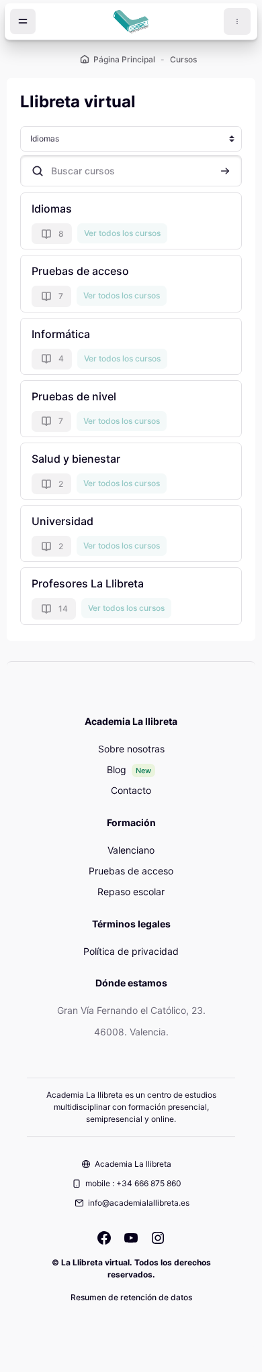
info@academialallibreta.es (138, 1203)
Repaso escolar (131, 891)
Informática (61, 334)
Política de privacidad (131, 951)
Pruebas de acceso (80, 271)
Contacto (131, 790)
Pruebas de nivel (74, 396)
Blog (116, 769)
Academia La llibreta (133, 1164)
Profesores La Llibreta (88, 583)
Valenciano (131, 850)
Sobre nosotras (131, 748)
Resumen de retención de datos (131, 1297)
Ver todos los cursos (122, 233)
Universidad (62, 521)
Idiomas (52, 208)
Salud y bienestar (76, 458)
